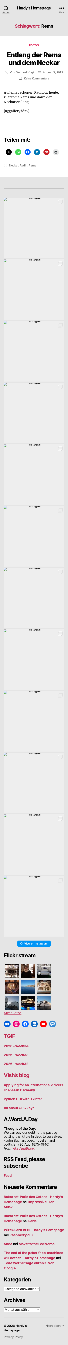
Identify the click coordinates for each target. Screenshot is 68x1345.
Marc (8, 1244)
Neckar (13, 165)
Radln (23, 165)
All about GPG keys (19, 1108)
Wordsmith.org (24, 1148)
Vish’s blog (16, 1075)
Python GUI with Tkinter (23, 1099)
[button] (34, 228)
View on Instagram (35, 943)
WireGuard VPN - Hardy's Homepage (34, 1230)
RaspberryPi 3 (21, 1235)
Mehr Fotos (12, 1013)
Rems (32, 165)
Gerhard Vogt (25, 72)
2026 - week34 (16, 1046)
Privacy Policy (13, 1337)
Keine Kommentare (36, 78)
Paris (32, 1221)
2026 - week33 (16, 1055)
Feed (8, 1176)
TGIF (9, 1036)
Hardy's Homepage (34, 8)
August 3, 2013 (53, 72)
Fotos (34, 45)
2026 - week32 (16, 1064)
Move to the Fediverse (37, 1244)
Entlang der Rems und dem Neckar (34, 59)
